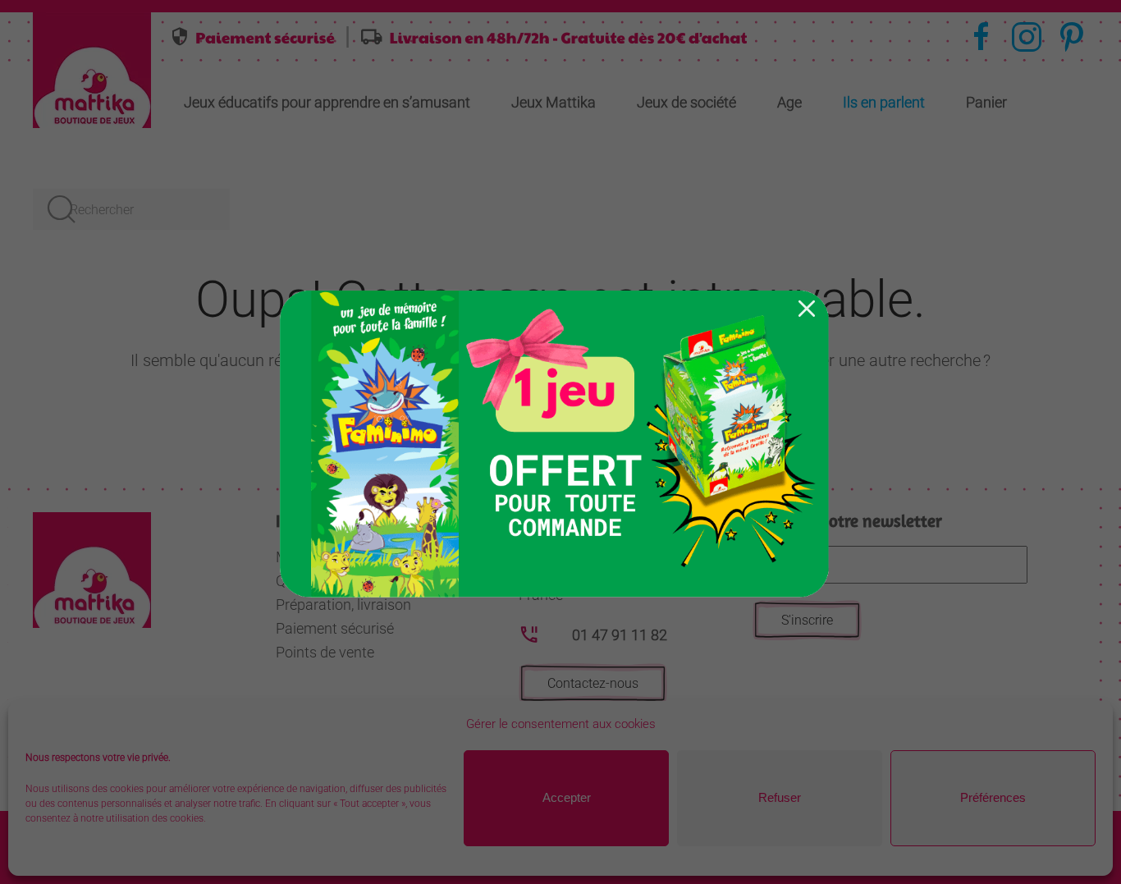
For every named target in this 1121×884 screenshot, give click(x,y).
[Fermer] (806, 308)
